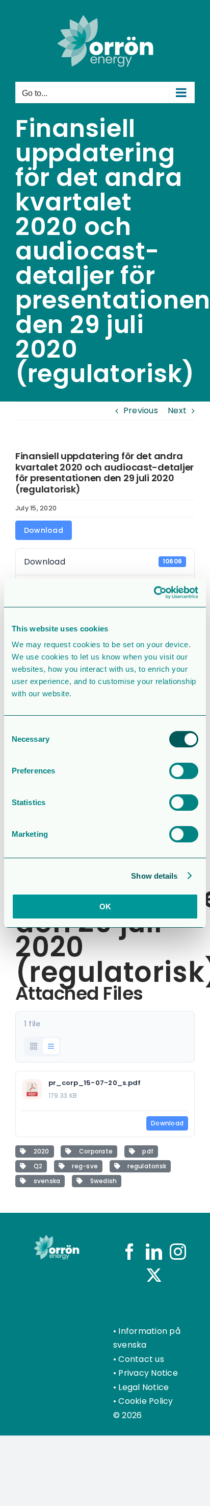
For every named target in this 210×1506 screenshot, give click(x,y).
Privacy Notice (147, 1373)
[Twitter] (154, 1275)
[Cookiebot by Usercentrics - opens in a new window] (153, 592)
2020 (39, 1151)
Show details (154, 876)
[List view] (51, 1046)
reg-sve (83, 1166)
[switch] (183, 771)
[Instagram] (178, 1251)
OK (105, 906)
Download (43, 530)
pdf (146, 1151)
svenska (45, 1180)
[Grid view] (33, 1046)
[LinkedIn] (154, 1251)
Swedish (102, 1180)
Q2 (36, 1166)
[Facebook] (129, 1251)
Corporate (94, 1151)
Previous (140, 410)
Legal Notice (143, 1387)
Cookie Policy (145, 1401)
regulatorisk (145, 1166)
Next (177, 410)
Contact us (141, 1359)
